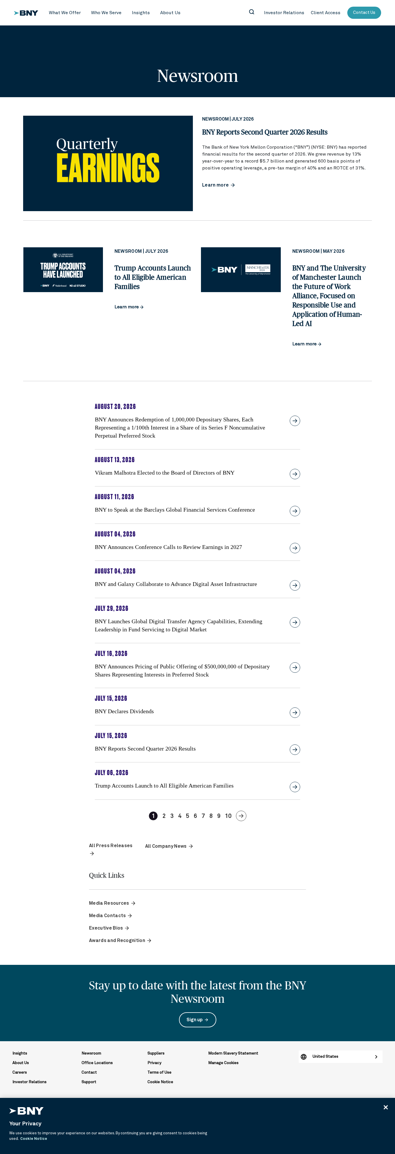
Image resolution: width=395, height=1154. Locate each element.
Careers (19, 1072)
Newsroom (91, 1053)
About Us (20, 1063)
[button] (64, 13)
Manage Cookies (223, 1063)
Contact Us (364, 12)
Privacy (154, 1063)
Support (89, 1082)
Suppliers (156, 1053)
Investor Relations (29, 1082)
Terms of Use (159, 1072)
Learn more (127, 307)
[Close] (385, 1107)
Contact (89, 1072)
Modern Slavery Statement (233, 1053)
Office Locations (97, 1063)
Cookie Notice (160, 1082)
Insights (19, 1053)
